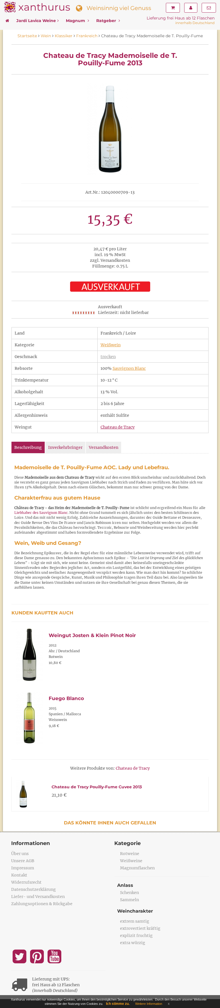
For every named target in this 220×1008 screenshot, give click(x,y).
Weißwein (111, 344)
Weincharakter (135, 911)
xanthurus (44, 7)
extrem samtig (134, 921)
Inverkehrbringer (65, 447)
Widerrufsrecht (26, 882)
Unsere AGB (22, 860)
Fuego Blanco (66, 698)
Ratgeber (106, 20)
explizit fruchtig (136, 935)
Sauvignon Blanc (129, 368)
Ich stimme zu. (117, 1004)
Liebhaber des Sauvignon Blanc (41, 512)
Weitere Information (148, 1003)
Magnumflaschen (137, 868)
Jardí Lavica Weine (36, 20)
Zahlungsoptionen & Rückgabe (41, 903)
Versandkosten (103, 447)
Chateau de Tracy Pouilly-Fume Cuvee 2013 (97, 786)
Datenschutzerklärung (33, 889)
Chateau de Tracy (118, 427)
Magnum (76, 20)
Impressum (22, 868)
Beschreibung (28, 447)
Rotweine (129, 853)
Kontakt (19, 875)
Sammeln (129, 899)
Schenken (129, 892)
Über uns (20, 853)
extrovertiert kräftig (140, 928)
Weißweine (131, 860)
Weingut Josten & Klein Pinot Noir (92, 635)
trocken (108, 356)
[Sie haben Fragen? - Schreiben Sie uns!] (209, 8)
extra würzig (132, 942)
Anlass (125, 885)
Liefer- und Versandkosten (38, 896)
